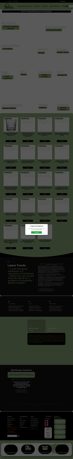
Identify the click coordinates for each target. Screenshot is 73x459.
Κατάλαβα (36, 232)
